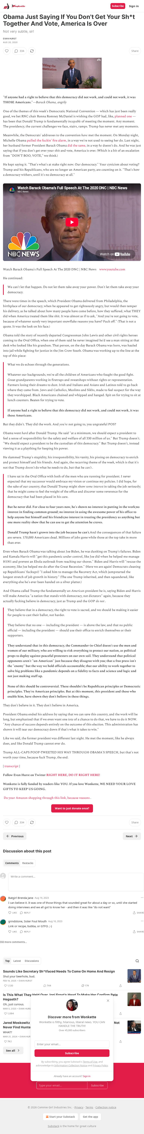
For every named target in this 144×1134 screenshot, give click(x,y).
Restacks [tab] (27, 863)
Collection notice (105, 1107)
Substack (53, 1126)
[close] (108, 1001)
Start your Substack (62, 1116)
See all (10, 1050)
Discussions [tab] (32, 961)
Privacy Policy (100, 1065)
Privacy (78, 1107)
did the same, (77, 145)
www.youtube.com (112, 269)
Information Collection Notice (70, 1065)
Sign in (134, 6)
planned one (123, 116)
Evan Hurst (9, 38)
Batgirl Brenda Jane (20, 898)
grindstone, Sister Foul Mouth (27, 921)
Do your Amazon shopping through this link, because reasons (47, 797)
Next (129, 836)
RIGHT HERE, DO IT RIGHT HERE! (73, 775)
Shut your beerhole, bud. (19, 976)
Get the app (90, 1116)
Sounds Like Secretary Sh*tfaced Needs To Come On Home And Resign (59, 971)
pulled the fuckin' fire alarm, (47, 140)
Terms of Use (90, 1061)
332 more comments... (13, 942)
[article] (72, 978)
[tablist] (19, 863)
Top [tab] (7, 961)
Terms (89, 1107)
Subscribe (118, 6)
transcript (11, 766)
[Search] (137, 961)
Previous (17, 836)
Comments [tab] (12, 863)
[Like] (6, 51)
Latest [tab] (17, 961)
